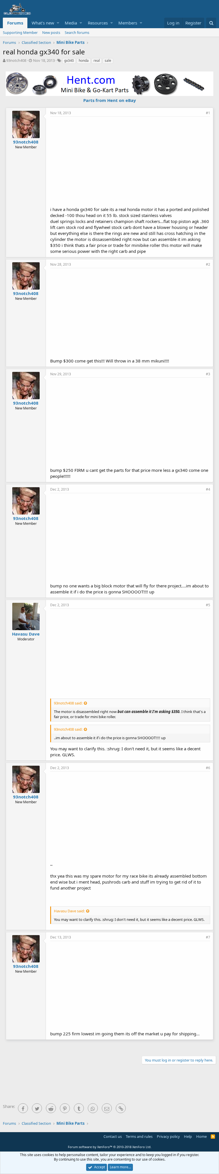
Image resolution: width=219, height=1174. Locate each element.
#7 (208, 937)
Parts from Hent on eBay (109, 100)
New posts (51, 32)
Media (71, 23)
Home (201, 1136)
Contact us (113, 1136)
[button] (58, 23)
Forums (15, 23)
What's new (43, 23)
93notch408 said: (68, 703)
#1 (208, 112)
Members (127, 23)
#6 (208, 767)
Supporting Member (20, 32)
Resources (98, 23)
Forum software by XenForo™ (109, 1147)
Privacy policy (168, 1136)
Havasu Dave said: (69, 910)
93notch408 (16, 60)
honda (84, 60)
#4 (208, 489)
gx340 (69, 60)
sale (108, 60)
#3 (208, 374)
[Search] (211, 23)
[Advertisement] (134, 161)
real (97, 60)
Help (188, 1136)
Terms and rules (139, 1136)
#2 (208, 264)
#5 (208, 605)
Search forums (77, 32)
